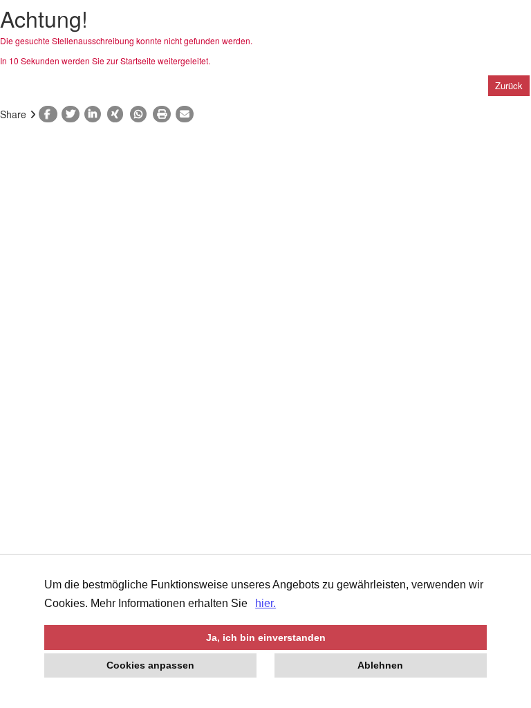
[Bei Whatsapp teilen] (141, 114)
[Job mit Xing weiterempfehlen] (118, 114)
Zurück (509, 85)
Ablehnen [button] (380, 665)
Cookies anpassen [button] (150, 665)
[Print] (164, 114)
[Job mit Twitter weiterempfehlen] (73, 114)
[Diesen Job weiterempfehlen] (187, 114)
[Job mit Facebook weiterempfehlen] (50, 114)
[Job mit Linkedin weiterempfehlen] (95, 114)
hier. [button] (265, 603)
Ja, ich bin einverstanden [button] (266, 637)
